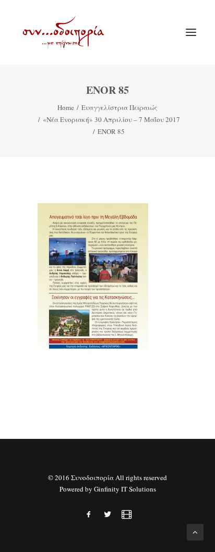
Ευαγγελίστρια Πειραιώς (119, 107)
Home (65, 107)
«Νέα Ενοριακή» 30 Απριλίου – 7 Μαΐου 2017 (111, 119)
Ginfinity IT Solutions (125, 489)
